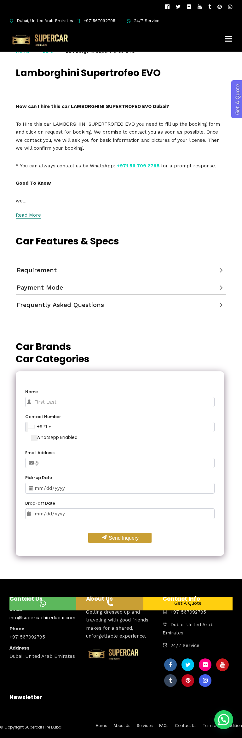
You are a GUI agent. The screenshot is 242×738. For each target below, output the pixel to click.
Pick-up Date (38, 478)
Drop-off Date (40, 503)
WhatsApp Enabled (57, 437)
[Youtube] (200, 7)
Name (31, 392)
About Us (121, 725)
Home (101, 725)
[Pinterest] (219, 7)
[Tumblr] (209, 7)
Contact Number (43, 417)
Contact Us (186, 725)
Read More (28, 215)
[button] (223, 719)
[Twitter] (188, 664)
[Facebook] (170, 664)
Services (145, 725)
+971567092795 (99, 20)
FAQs (164, 725)
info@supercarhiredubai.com (42, 618)
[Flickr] (189, 7)
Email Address (40, 453)
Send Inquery (123, 538)
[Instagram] (230, 7)
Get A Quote (188, 603)
